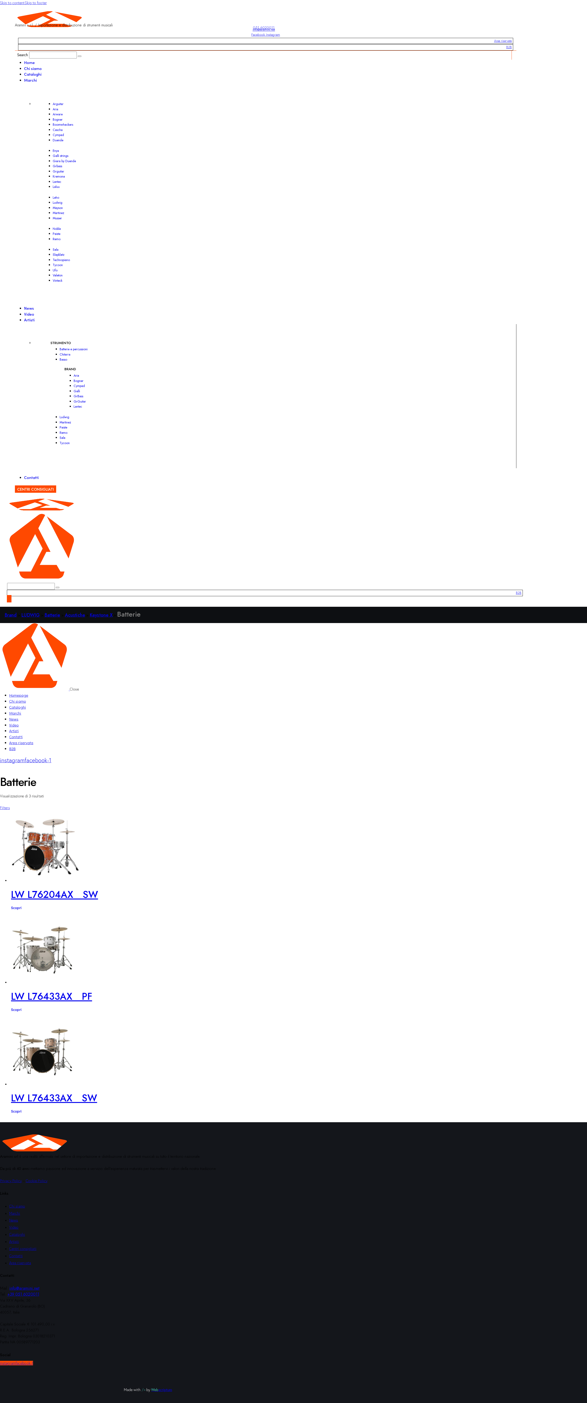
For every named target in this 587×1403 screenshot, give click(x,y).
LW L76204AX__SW (54, 895)
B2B (509, 47)
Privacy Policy (11, 1180)
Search (22, 54)
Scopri (16, 907)
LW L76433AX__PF (51, 996)
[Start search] (79, 56)
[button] (5, 807)
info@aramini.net (264, 29)
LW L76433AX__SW (54, 1098)
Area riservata (503, 41)
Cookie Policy (36, 1180)
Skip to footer (36, 2)
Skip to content (12, 2)
